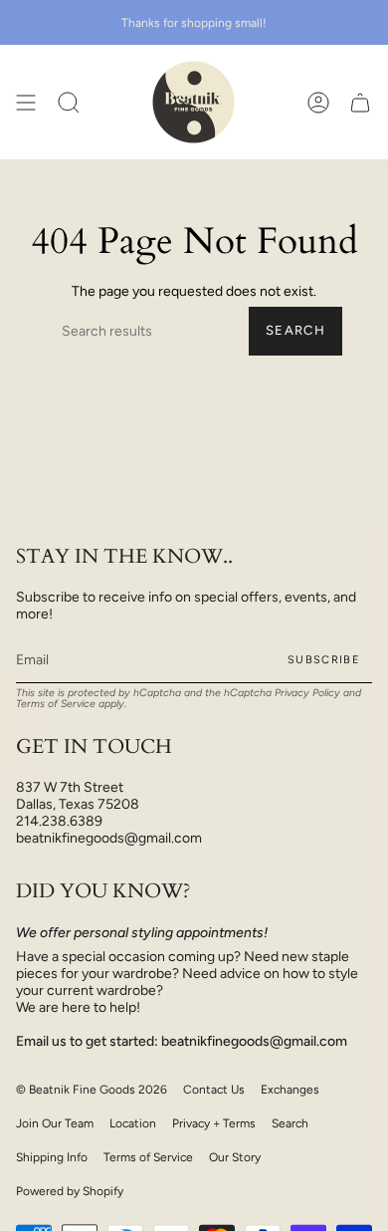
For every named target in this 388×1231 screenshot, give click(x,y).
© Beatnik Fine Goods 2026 (91, 1090)
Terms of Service (56, 703)
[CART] (360, 102)
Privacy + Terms (214, 1123)
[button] (69, 102)
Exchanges (290, 1090)
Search (295, 330)
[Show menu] (26, 102)
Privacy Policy (307, 692)
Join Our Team (55, 1123)
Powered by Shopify (69, 1191)
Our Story (235, 1157)
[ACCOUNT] (318, 102)
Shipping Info (52, 1157)
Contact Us (214, 1090)
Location (132, 1123)
